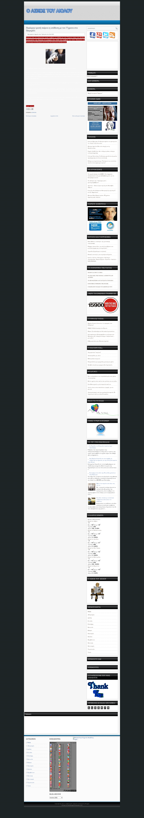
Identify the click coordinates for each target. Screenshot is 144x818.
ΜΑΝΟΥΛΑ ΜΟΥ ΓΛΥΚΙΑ (95, 272)
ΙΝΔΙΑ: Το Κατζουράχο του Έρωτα (97, 328)
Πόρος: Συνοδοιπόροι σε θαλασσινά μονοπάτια (101, 331)
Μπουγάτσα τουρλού (94, 358)
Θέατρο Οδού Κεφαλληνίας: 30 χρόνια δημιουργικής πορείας (99, 196)
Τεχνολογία (91, 649)
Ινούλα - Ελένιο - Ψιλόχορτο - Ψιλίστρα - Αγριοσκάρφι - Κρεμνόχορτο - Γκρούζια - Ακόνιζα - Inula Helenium (102, 259)
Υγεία (89, 652)
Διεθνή (90, 618)
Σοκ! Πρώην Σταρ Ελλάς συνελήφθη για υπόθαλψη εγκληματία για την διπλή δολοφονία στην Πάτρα (102, 460)
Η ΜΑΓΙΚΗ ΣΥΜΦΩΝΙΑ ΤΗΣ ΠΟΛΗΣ (98, 283)
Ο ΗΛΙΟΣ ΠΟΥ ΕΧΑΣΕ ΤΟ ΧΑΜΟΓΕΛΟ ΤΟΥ (100, 287)
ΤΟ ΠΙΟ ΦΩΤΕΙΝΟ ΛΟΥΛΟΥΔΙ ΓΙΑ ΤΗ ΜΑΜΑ (100, 280)
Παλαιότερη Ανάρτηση (78, 116)
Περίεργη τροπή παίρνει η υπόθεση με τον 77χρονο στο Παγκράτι (52, 29)
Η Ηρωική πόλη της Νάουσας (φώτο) (98, 341)
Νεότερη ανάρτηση (31, 116)
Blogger (87, 803)
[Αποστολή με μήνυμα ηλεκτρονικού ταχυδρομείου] (27, 109)
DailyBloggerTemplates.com (74, 805)
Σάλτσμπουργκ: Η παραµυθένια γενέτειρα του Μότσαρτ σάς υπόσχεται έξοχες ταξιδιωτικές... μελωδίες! (101, 336)
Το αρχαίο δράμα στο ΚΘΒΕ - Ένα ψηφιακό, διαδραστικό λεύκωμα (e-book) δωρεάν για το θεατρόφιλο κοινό (101, 175)
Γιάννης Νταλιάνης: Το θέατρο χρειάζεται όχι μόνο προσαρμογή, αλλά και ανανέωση (102, 157)
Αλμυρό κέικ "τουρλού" (94, 352)
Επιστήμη (90, 624)
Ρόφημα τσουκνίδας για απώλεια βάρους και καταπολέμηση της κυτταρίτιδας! (100, 247)
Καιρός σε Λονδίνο (93, 539)
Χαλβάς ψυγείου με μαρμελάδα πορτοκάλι (100, 365)
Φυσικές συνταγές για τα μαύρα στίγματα (100, 254)
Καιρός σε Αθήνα (92, 521)
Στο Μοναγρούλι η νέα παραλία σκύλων (99, 384)
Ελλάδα (90, 621)
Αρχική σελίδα (54, 116)
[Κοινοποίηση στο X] (31, 109)
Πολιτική (90, 643)
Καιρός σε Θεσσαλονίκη (94, 530)
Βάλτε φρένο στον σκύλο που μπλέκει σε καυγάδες (102, 381)
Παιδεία (90, 637)
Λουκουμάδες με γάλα (94, 355)
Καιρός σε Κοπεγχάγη (94, 557)
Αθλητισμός (91, 615)
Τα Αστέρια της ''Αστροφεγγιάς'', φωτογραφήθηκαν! (97, 181)
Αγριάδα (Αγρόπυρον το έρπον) (97, 251)
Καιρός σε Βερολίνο (93, 566)
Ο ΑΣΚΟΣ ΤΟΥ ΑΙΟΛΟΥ (71, 803)
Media (89, 611)
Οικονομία (91, 633)
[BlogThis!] (29, 109)
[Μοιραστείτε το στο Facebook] (32, 109)
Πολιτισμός (91, 646)
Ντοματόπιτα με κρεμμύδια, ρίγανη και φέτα (101, 362)
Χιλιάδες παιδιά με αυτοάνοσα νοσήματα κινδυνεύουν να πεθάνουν (105, 499)
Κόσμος (90, 630)
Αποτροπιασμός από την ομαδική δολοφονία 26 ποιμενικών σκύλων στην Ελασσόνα (101, 393)
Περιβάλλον (91, 640)
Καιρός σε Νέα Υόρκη (94, 548)
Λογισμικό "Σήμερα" (96, 93)
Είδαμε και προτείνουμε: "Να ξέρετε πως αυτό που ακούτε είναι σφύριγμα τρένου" (102, 162)
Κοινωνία (34, 112)
